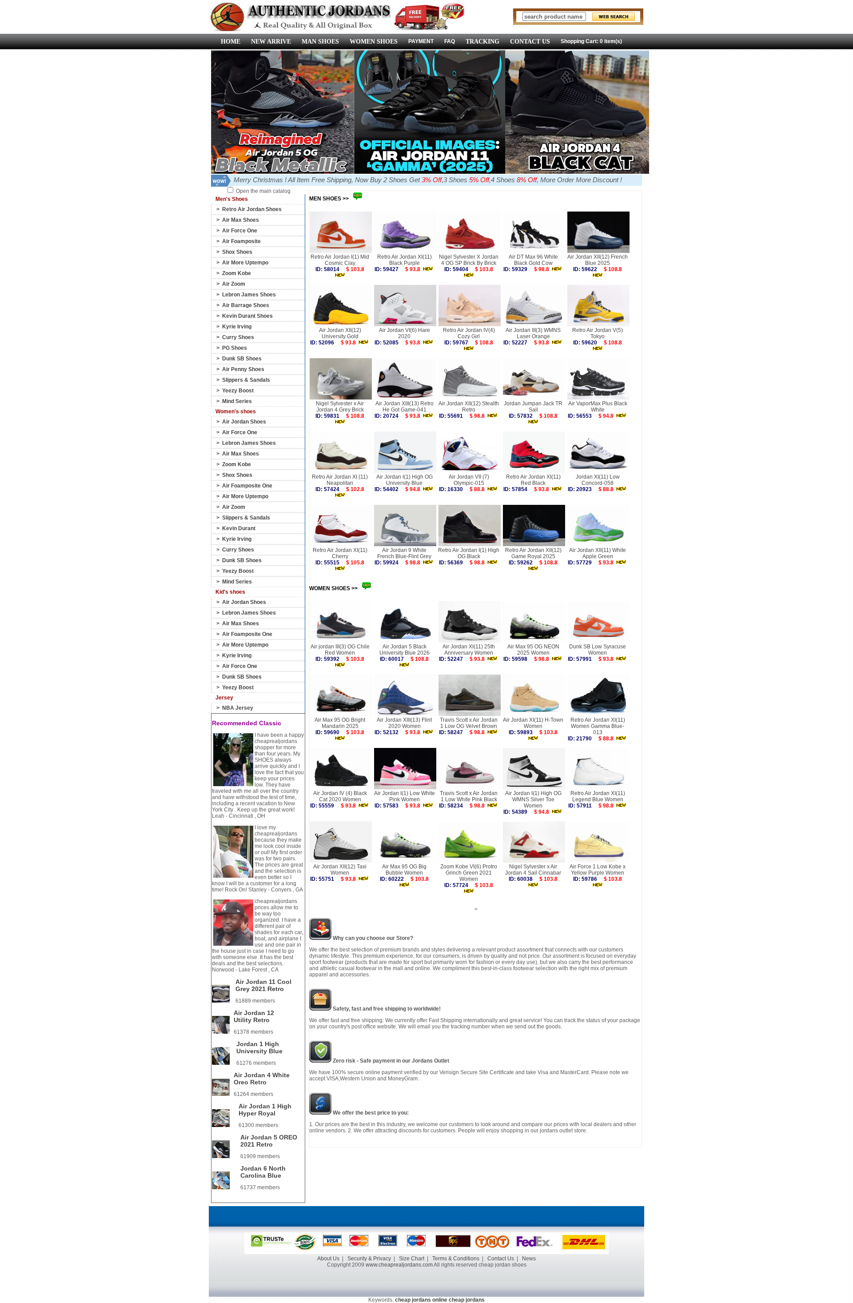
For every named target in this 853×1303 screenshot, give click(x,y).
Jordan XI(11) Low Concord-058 (598, 480)
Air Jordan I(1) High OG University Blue (404, 480)
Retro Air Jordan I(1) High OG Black (468, 553)
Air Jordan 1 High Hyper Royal (265, 1110)
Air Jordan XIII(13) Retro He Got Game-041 (404, 406)
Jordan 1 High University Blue (259, 1047)
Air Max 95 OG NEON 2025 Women (533, 650)
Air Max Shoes (240, 220)
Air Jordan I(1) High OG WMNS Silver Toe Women (533, 799)
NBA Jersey (237, 708)
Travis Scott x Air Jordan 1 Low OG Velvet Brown (469, 723)
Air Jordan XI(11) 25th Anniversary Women (468, 650)
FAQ (449, 41)
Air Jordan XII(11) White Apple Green (597, 553)
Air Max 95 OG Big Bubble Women (404, 869)
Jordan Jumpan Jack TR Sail (533, 406)
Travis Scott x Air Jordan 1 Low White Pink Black (469, 796)
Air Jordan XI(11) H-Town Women (533, 723)
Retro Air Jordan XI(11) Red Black (533, 480)
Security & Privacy (369, 1258)
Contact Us (500, 1258)
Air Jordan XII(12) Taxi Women (340, 869)
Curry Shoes (238, 337)
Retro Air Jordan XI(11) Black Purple (404, 260)
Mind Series (237, 401)
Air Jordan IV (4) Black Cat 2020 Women (340, 796)
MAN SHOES (320, 41)
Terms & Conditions (455, 1258)
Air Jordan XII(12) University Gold (340, 333)
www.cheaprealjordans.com (399, 1265)
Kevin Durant (238, 528)
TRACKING (482, 41)
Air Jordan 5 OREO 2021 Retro (268, 1141)
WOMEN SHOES (374, 41)
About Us (328, 1258)
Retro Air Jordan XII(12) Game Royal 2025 (533, 553)
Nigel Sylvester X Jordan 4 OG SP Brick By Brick (468, 260)
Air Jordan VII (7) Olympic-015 (469, 480)
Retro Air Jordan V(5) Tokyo (597, 333)
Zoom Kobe (236, 273)
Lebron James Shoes (249, 295)
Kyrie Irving (236, 327)
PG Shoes (234, 348)
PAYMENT (421, 41)
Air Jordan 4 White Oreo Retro (262, 1078)
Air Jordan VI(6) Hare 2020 (404, 333)
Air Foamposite (241, 241)
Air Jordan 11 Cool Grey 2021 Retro (263, 985)
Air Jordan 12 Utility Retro (254, 1016)
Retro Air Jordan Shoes (252, 209)
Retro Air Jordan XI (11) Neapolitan (340, 480)
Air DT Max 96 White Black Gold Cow (533, 260)
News (529, 1258)
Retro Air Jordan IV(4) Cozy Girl (469, 333)
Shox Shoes (237, 252)
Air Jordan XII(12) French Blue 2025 (597, 260)
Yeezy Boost (238, 391)
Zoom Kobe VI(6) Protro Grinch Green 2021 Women (468, 872)
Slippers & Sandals (246, 380)
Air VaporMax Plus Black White (597, 406)
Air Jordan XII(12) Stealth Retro (468, 406)
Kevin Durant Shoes (247, 316)
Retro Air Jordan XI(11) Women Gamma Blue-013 (597, 726)
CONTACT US (530, 41)
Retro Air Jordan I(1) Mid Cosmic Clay (340, 260)
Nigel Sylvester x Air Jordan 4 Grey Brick (340, 406)
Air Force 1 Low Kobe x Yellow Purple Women (598, 869)
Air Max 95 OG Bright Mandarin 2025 (340, 723)
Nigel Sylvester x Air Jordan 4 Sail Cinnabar (533, 869)
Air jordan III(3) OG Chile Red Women (340, 650)
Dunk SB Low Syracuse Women (597, 650)
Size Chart (411, 1258)
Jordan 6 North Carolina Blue (263, 1172)
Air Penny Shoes (243, 369)
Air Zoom (233, 284)
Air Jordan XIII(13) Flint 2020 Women (404, 723)
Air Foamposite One (247, 486)
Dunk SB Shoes (242, 359)
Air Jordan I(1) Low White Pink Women (404, 796)
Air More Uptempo (245, 263)
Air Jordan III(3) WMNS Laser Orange (533, 333)
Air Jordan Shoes (244, 422)
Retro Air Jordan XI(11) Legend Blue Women (597, 796)
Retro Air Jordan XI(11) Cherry (340, 553)
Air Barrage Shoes (245, 305)
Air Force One (239, 231)
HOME (230, 41)
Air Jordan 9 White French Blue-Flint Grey (404, 553)
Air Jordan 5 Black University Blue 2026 (404, 650)
